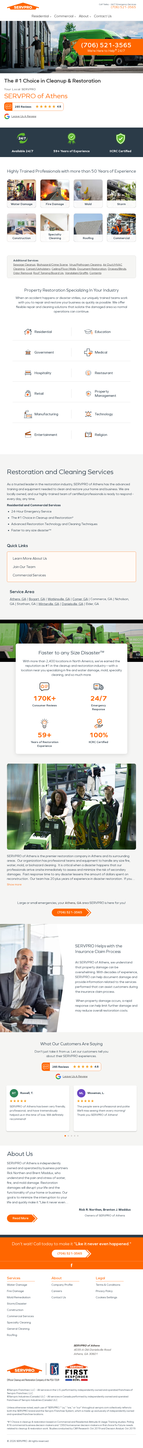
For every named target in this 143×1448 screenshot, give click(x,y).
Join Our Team (24, 567)
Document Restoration (92, 268)
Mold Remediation (19, 1297)
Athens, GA (18, 599)
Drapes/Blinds (117, 268)
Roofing (12, 1335)
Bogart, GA (37, 599)
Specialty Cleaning (19, 1322)
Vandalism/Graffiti (76, 273)
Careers (56, 1291)
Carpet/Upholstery (38, 268)
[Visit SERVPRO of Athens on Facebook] (72, 1265)
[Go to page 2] (68, 1136)
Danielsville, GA (72, 604)
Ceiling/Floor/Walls (64, 268)
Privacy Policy (104, 1291)
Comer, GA (80, 599)
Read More (20, 1218)
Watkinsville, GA (59, 599)
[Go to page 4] (74, 1136)
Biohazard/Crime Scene (52, 264)
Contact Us (103, 16)
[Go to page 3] (71, 1136)
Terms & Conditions (108, 1284)
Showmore (14, 884)
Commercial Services (29, 575)
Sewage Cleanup (24, 264)
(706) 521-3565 (123, 7)
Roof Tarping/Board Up (48, 273)
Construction (15, 1310)
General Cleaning (18, 1328)
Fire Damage (15, 1291)
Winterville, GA (48, 604)
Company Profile (62, 1284)
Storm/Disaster (17, 1303)
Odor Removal (22, 273)
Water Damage (17, 1284)
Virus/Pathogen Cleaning (85, 264)
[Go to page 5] (77, 1136)
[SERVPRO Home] (23, 6)
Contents (95, 273)
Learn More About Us (30, 558)
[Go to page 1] (65, 1136)
